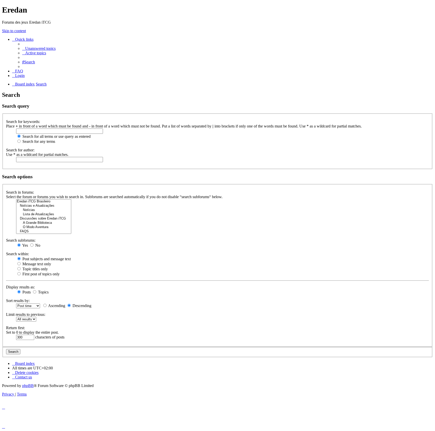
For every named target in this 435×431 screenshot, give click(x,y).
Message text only (36, 264)
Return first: (15, 328)
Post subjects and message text (46, 259)
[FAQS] (43, 231)
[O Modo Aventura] (43, 227)
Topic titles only (34, 269)
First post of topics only (40, 274)
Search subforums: (20, 240)
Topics (43, 292)
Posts (26, 292)
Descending (81, 306)
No (37, 245)
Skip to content (14, 31)
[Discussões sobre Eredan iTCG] (43, 219)
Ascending (56, 306)
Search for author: (20, 150)
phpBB (28, 385)
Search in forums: (20, 192)
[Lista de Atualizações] (43, 214)
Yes (24, 245)
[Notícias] (43, 210)
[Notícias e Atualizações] (43, 206)
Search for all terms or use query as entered (56, 136)
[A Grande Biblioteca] (43, 223)
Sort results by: (18, 300)
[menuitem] (39, 48)
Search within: (17, 254)
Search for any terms (38, 141)
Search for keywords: (23, 121)
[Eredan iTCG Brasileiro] (43, 201)
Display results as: (20, 287)
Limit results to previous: (25, 314)
